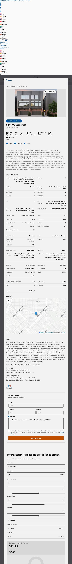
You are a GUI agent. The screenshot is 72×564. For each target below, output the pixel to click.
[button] (36, 314)
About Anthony (4, 47)
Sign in (5, 35)
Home (7, 86)
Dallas (13, 86)
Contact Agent (36, 438)
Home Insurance (12, 524)
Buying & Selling (4, 43)
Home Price (10, 463)
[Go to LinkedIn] (0, 8)
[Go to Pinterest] (0, 10)
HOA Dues (10, 532)
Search (2, 42)
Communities (3, 45)
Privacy (13, 434)
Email (40, 409)
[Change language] (1, 13)
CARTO (63, 332)
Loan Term (10, 471)
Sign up (2, 35)
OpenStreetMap (50, 332)
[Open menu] (0, 74)
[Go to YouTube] (0, 7)
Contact (2, 48)
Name (12, 402)
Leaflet (42, 332)
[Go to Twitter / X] (0, 5)
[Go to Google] (0, 11)
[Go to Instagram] (0, 3)
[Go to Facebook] (0, 2)
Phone (12, 409)
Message (12, 416)
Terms (62, 432)
